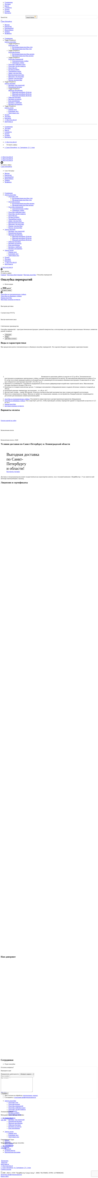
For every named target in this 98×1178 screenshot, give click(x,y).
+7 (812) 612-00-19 (7, 157)
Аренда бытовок (10, 229)
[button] (51, 40)
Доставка (8, 4)
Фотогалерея (9, 1143)
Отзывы (7, 11)
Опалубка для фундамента (17, 214)
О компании (9, 2)
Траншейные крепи (14, 219)
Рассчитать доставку (13, 471)
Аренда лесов (9, 250)
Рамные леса (12, 252)
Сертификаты (9, 1145)
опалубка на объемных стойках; (15, 401)
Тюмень (7, 31)
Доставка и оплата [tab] (10, 338)
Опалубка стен (13, 196)
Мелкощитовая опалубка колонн (22, 205)
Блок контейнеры (14, 245)
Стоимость (8, 7)
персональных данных (30, 1095)
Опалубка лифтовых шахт (16, 212)
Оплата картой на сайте (8, 420)
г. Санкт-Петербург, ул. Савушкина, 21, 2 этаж (20, 147)
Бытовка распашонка (15, 248)
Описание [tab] (8, 334)
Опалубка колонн (14, 202)
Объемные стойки (18, 210)
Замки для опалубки (15, 221)
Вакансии (8, 1149)
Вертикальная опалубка (16, 222)
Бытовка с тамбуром (15, 247)
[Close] (1, 20)
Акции (7, 1140)
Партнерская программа (12, 1152)
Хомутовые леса (13, 255)
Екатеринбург (9, 28)
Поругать (4, 1162)
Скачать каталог (6, 1169)
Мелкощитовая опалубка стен (22, 200)
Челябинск (8, 33)
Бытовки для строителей (16, 231)
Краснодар (8, 26)
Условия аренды (10, 1150)
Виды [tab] (7, 336)
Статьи (7, 1147)
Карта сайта (5, 1176)
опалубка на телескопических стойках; (17, 399)
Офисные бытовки (14, 241)
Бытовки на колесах (14, 243)
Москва (7, 25)
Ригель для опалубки (15, 228)
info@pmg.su (9, 264)
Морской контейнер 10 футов (21, 236)
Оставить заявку (6, 290)
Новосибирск (9, 30)
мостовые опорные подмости (14, 406)
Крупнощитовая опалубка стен (22, 198)
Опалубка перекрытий (15, 207)
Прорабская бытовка (15, 233)
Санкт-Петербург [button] (6, 21)
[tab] (9, 284)
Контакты (8, 13)
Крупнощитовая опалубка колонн (23, 203)
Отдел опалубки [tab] (10, 1064)
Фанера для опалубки (15, 226)
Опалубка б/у (12, 215)
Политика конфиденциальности (11, 1174)
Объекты (7, 1142)
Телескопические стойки (20, 208)
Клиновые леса (13, 254)
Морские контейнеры (15, 235)
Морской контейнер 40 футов (21, 240)
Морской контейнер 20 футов (21, 238)
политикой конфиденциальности (25, 1097)
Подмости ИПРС (14, 217)
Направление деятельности (10, 1074)
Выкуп (7, 6)
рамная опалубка (10, 404)
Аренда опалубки (10, 195)
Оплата (7, 9)
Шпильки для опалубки (16, 224)
